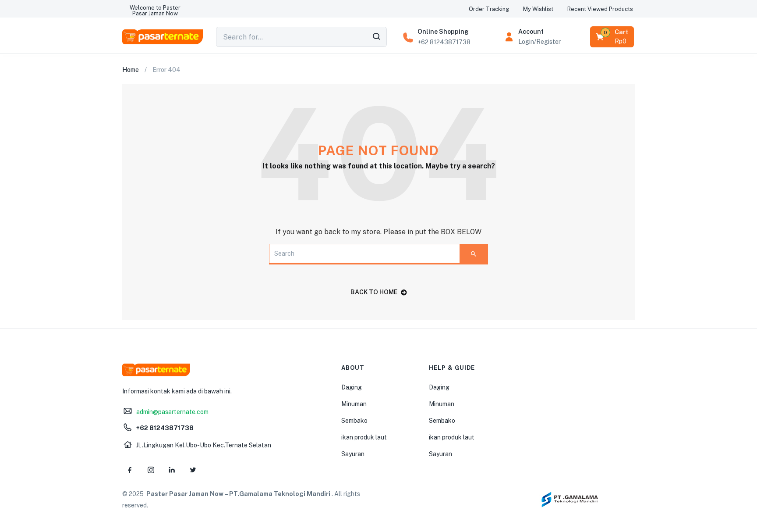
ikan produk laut (364, 437)
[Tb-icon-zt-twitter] (192, 470)
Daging (351, 387)
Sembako (354, 420)
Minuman (354, 403)
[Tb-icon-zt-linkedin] (171, 470)
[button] (155, 10)
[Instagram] (150, 470)
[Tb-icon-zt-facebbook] (129, 470)
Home (130, 69)
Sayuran (352, 453)
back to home (373, 292)
